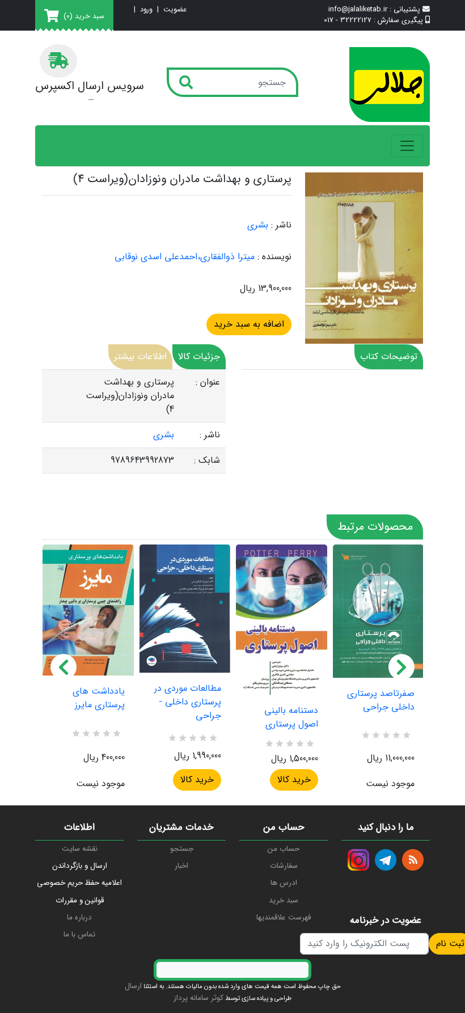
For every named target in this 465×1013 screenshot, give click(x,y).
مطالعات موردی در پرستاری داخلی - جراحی (187, 702)
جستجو (181, 849)
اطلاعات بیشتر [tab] (140, 356)
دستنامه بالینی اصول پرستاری (291, 717)
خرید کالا (197, 780)
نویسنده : (274, 257)
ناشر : (281, 225)
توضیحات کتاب (388, 356)
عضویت (175, 10)
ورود (146, 10)
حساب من (283, 849)
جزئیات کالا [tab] (199, 356)
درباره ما (79, 917)
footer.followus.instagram (358, 860)
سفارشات (284, 866)
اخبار (181, 866)
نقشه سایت (80, 849)
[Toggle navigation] (407, 145)
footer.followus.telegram (385, 860)
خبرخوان (413, 860)
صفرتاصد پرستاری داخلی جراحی (381, 700)
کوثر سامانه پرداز (198, 998)
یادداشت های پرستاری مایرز (99, 698)
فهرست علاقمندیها (283, 917)
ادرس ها (283, 883)
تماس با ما (79, 934)
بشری (257, 225)
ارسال (133, 986)
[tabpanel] (134, 422)
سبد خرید (283, 900)
